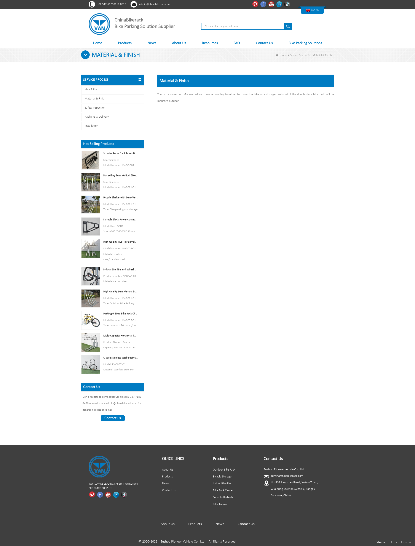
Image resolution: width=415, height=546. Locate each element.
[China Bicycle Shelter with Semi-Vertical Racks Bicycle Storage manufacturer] (90, 204)
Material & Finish (95, 98)
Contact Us (264, 43)
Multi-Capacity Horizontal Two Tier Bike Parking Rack (120, 335)
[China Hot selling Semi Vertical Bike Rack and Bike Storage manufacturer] (90, 182)
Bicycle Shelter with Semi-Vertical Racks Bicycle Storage (120, 197)
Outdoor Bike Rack (224, 469)
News (152, 43)
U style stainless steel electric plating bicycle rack (120, 357)
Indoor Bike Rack (223, 483)
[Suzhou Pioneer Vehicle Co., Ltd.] (99, 23)
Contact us (112, 418)
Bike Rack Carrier (223, 490)
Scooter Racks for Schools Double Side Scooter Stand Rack (120, 153)
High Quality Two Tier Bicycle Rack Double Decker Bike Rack (120, 241)
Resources (210, 43)
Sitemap (381, 542)
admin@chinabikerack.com (154, 4)
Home (97, 43)
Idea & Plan (91, 89)
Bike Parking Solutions (305, 43)
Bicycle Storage (222, 476)
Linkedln (280, 4)
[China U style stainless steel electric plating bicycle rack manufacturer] (90, 364)
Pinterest (256, 4)
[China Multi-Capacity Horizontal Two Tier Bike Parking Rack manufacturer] (90, 342)
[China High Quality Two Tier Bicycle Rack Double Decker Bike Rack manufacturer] (90, 248)
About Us (179, 43)
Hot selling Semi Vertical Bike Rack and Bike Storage (120, 175)
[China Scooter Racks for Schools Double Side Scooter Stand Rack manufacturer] (90, 160)
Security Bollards (223, 497)
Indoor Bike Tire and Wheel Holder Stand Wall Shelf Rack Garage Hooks (120, 269)
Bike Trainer (220, 504)
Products (125, 43)
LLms (393, 542)
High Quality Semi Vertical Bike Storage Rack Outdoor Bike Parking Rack (120, 291)
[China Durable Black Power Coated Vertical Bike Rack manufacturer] (90, 226)
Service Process (298, 55)
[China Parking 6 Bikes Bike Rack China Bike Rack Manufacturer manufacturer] (90, 320)
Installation (91, 126)
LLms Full (405, 542)
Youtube (272, 4)
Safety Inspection (95, 107)
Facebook (264, 4)
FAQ (237, 43)
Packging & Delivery (97, 116)
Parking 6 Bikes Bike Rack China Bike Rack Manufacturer (120, 313)
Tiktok (288, 4)
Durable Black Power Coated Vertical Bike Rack (120, 219)
